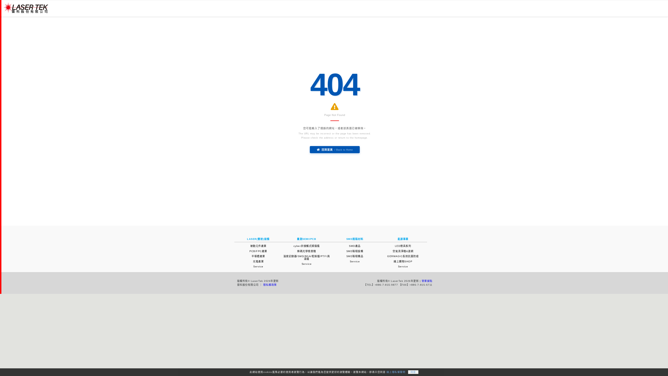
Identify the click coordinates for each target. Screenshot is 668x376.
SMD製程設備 (354, 251)
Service (258, 266)
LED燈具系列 (403, 246)
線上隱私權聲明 (396, 372)
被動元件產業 (258, 246)
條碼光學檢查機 (306, 251)
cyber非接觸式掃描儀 (306, 246)
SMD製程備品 (354, 256)
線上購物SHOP (403, 261)
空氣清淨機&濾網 (403, 251)
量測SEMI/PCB (306, 239)
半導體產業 (258, 256)
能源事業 (403, 239)
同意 (413, 372)
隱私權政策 (270, 284)
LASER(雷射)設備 (258, 239)
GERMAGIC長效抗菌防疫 (403, 256)
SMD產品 (355, 246)
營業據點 (427, 281)
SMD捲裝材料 (354, 239)
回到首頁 (336, 149)
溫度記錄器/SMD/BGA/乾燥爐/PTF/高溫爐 (306, 257)
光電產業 (258, 261)
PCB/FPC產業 (258, 251)
